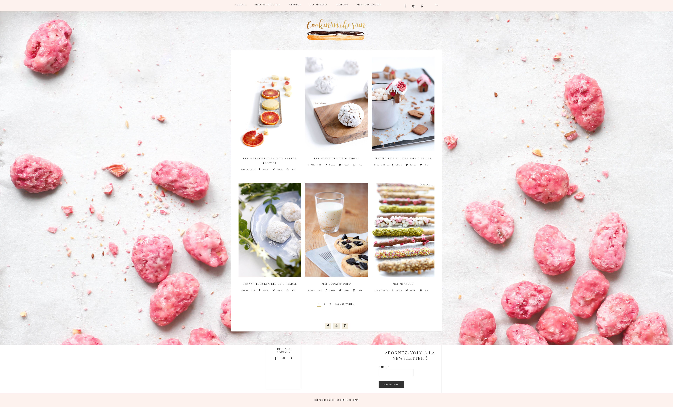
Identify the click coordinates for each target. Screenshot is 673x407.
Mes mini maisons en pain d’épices (403, 158)
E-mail (384, 367)
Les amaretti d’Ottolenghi (336, 158)
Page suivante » (344, 304)
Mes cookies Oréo (336, 283)
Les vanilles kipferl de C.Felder (270, 283)
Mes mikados (403, 283)
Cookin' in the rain (336, 30)
